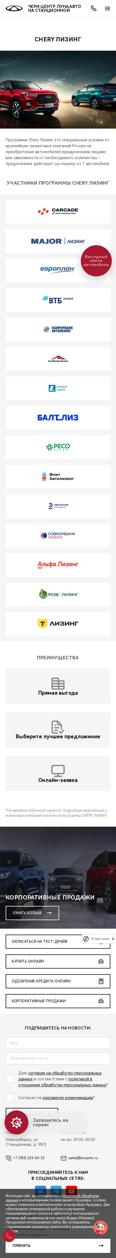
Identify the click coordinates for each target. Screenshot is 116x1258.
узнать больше (27, 913)
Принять (21, 1246)
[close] (113, 939)
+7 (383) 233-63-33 (28, 1158)
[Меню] (107, 8)
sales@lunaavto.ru (83, 1158)
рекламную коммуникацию (68, 1097)
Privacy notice (100, 938)
